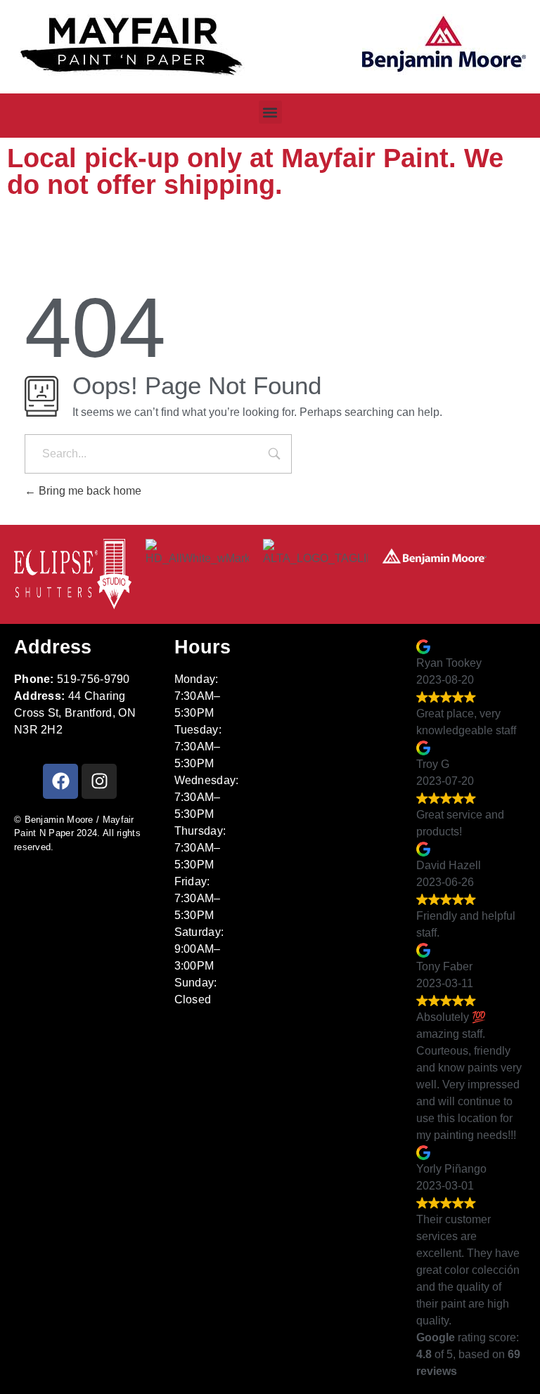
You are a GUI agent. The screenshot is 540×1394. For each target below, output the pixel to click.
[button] (270, 112)
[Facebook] (60, 781)
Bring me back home (88, 491)
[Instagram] (99, 781)
